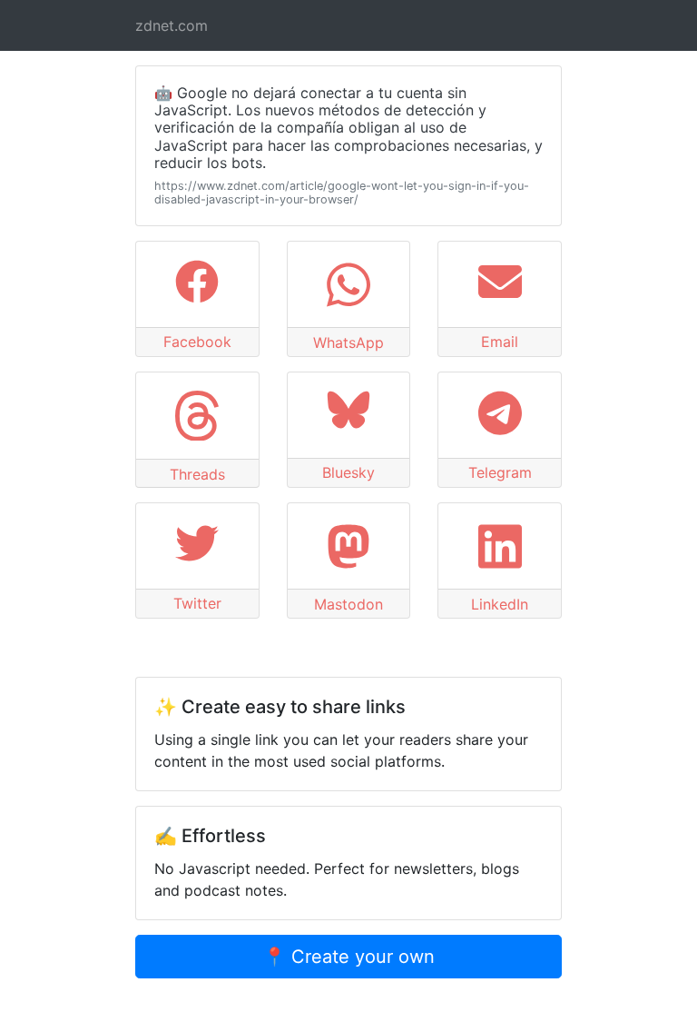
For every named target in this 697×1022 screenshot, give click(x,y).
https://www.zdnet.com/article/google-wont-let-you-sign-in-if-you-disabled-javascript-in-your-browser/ (341, 192)
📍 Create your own (349, 956)
